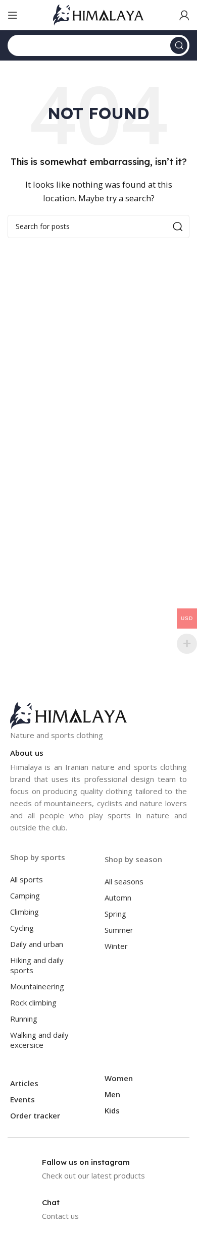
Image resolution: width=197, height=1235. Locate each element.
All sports (26, 879)
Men (112, 1094)
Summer (119, 930)
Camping (25, 895)
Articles (24, 1083)
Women (119, 1078)
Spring (115, 914)
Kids (112, 1110)
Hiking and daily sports (37, 965)
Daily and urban (36, 944)
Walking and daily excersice (39, 1040)
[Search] (178, 45)
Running (23, 1019)
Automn (118, 897)
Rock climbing (33, 1002)
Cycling (22, 928)
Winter (116, 946)
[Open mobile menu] (13, 15)
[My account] (184, 15)
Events (22, 1099)
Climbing (24, 912)
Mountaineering (37, 986)
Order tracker (35, 1115)
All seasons (124, 881)
